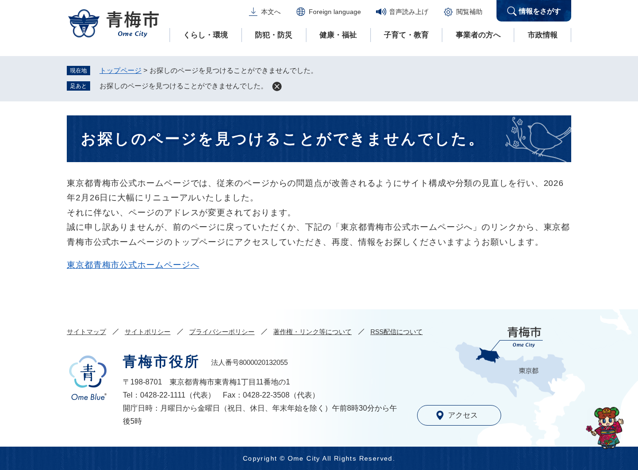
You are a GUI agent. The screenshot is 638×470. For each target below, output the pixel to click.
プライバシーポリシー (222, 331)
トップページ (120, 70)
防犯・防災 (273, 35)
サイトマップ (86, 331)
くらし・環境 (205, 35)
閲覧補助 (469, 11)
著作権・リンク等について (312, 331)
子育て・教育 (406, 35)
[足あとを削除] (277, 86)
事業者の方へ (478, 35)
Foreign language (335, 11)
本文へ (271, 11)
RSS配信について (396, 331)
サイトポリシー (147, 331)
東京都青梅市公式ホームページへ (133, 265)
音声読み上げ (408, 11)
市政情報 (543, 35)
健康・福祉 (338, 35)
